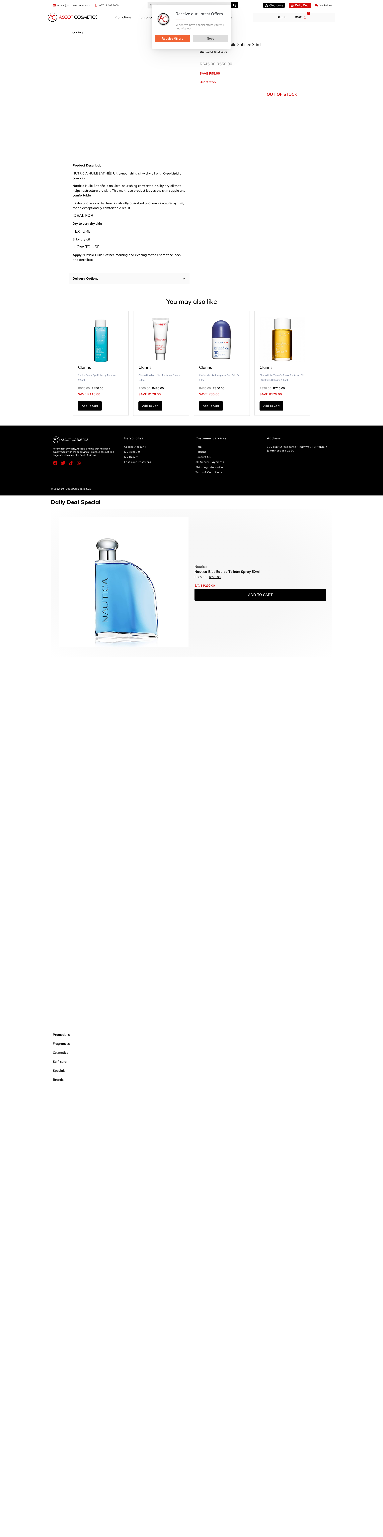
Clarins (84, 367)
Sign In (281, 17)
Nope (210, 38)
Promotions (123, 17)
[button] (129, 278)
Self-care (60, 1062)
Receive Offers (172, 38)
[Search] (234, 5)
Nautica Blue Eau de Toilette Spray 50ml (227, 571)
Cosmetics (60, 1053)
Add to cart (90, 406)
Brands (58, 1079)
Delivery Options (85, 278)
